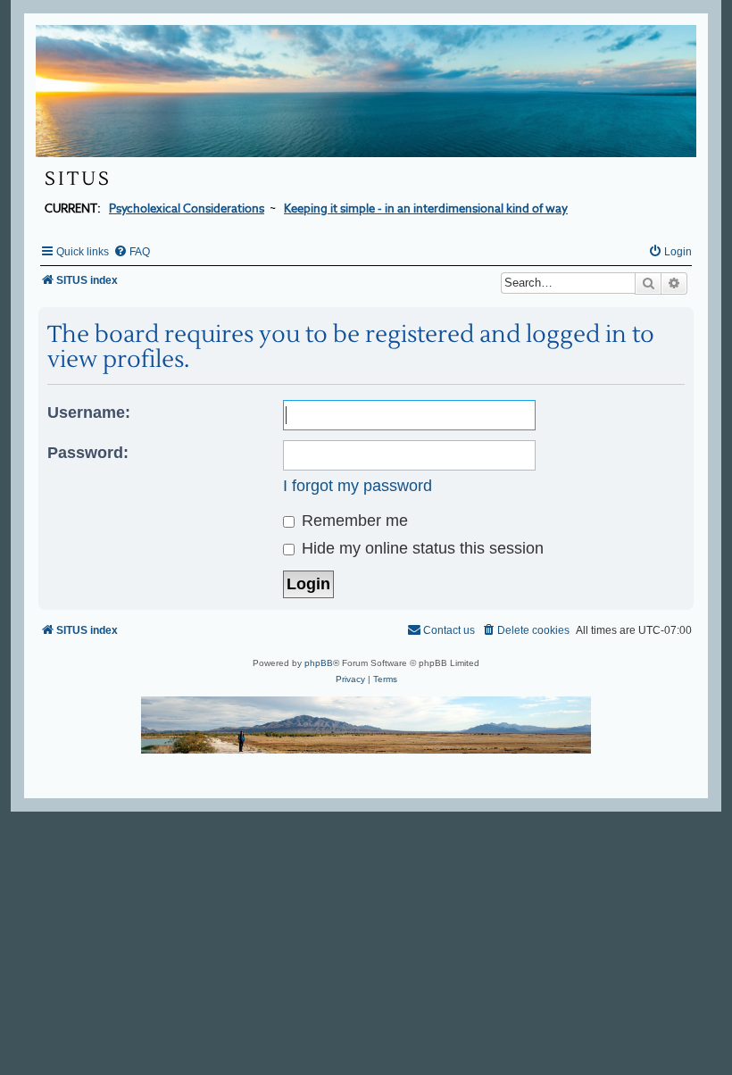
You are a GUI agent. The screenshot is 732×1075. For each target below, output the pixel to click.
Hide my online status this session (420, 548)
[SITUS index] (366, 91)
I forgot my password (357, 486)
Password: (88, 453)
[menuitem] (131, 251)
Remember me (352, 520)
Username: (88, 412)
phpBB (318, 663)
